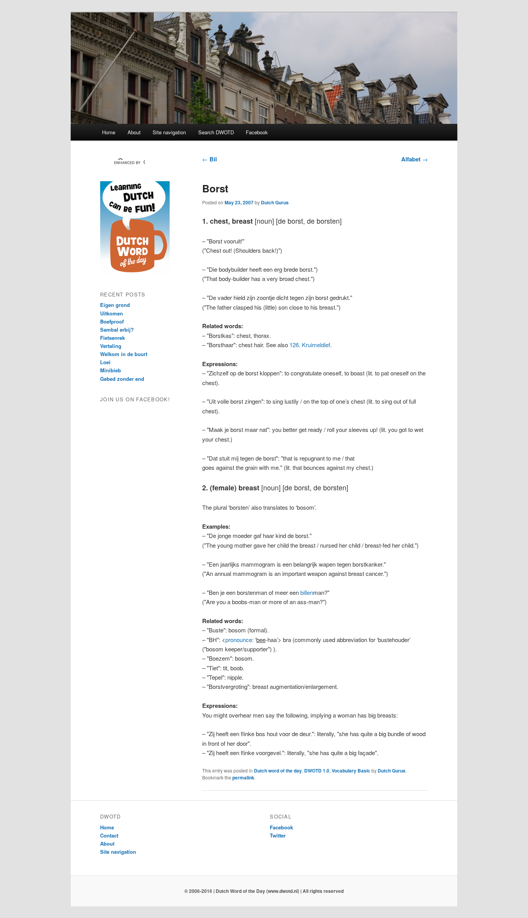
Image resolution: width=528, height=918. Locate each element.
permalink (243, 777)
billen (306, 592)
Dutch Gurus (275, 202)
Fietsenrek (112, 337)
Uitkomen (111, 313)
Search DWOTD (216, 132)
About (134, 132)
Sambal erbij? (117, 329)
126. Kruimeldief (310, 345)
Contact (109, 835)
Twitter (278, 835)
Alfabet (414, 159)
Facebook (257, 132)
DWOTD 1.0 (316, 770)
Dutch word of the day (278, 770)
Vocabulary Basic (351, 770)
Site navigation (169, 132)
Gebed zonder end (122, 378)
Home (108, 132)
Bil (209, 159)
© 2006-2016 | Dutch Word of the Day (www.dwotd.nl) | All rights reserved (264, 890)
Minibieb (110, 370)
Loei (105, 362)
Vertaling (110, 345)
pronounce (238, 639)
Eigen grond (115, 304)
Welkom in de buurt (123, 354)
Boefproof (112, 321)
